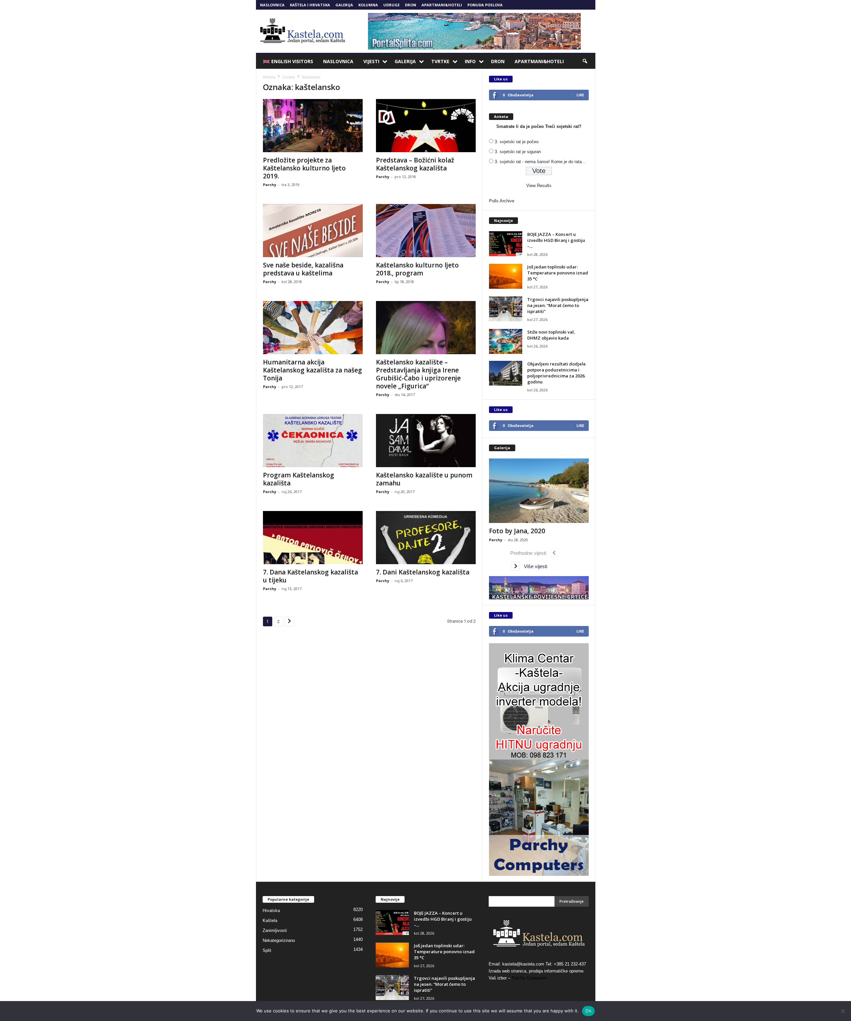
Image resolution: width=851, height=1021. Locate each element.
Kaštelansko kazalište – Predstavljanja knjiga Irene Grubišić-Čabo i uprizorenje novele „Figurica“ (418, 374)
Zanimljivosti (275, 930)
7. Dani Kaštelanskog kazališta (422, 572)
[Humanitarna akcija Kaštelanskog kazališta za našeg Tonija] (313, 327)
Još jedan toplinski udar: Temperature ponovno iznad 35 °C (557, 273)
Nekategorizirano (279, 940)
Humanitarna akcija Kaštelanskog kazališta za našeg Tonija (312, 370)
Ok (588, 1010)
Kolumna (368, 4)
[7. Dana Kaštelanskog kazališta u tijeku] (313, 537)
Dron (410, 4)
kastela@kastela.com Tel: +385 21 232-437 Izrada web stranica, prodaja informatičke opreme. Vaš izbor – (537, 971)
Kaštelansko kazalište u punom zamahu (424, 479)
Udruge (391, 4)
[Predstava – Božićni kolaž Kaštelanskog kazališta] (426, 125)
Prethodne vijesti (530, 553)
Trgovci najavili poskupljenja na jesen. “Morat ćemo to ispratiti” (557, 305)
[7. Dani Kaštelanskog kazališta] (426, 537)
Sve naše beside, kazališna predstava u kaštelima (303, 269)
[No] (842, 1011)
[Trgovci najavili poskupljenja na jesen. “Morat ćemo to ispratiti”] (505, 308)
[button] (585, 61)
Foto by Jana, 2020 (517, 531)
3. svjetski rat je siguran (518, 151)
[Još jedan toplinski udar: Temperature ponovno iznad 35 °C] (505, 276)
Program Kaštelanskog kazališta (298, 479)
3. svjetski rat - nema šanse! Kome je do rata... (540, 161)
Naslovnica (272, 4)
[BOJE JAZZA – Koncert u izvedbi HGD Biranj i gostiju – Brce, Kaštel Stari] (505, 243)
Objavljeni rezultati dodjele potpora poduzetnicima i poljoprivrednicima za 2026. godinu (556, 373)
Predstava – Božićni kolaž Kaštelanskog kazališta (415, 164)
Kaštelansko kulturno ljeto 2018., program (417, 269)
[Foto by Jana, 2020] (539, 491)
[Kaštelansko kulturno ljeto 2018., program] (426, 230)
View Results (538, 185)
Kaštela (270, 920)
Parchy (269, 184)
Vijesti (371, 61)
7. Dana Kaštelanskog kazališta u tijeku (310, 576)
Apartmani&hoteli (442, 4)
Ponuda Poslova (485, 4)
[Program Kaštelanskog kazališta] (313, 440)
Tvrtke (440, 61)
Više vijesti (533, 566)
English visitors (292, 61)
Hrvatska (271, 910)
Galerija (344, 4)
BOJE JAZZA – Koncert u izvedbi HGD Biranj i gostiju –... (556, 240)
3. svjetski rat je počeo (517, 141)
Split (267, 950)
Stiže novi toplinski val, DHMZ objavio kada (551, 335)
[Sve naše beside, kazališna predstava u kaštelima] (313, 230)
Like (580, 94)
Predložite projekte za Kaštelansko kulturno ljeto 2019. (304, 168)
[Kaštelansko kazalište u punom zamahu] (426, 440)
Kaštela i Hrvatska (310, 4)
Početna (269, 77)
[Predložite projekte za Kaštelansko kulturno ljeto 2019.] (313, 125)
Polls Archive (501, 200)
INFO (470, 61)
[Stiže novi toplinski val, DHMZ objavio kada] (505, 341)
